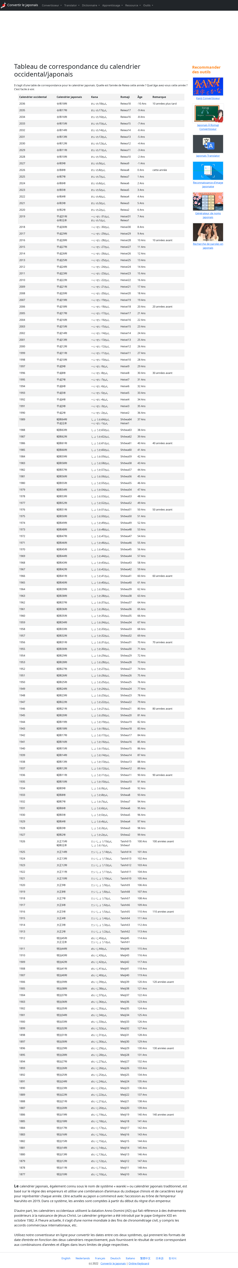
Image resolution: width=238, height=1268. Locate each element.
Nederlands (83, 1258)
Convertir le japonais (22, 5)
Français (100, 1258)
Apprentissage (111, 5)
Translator (71, 5)
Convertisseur (51, 5)
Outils (147, 5)
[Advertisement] (119, 36)
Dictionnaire (90, 5)
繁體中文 (145, 1258)
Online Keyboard (139, 1263)
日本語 (160, 1258)
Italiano (130, 1258)
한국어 (172, 1258)
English (66, 1258)
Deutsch (115, 1258)
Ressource (132, 5)
